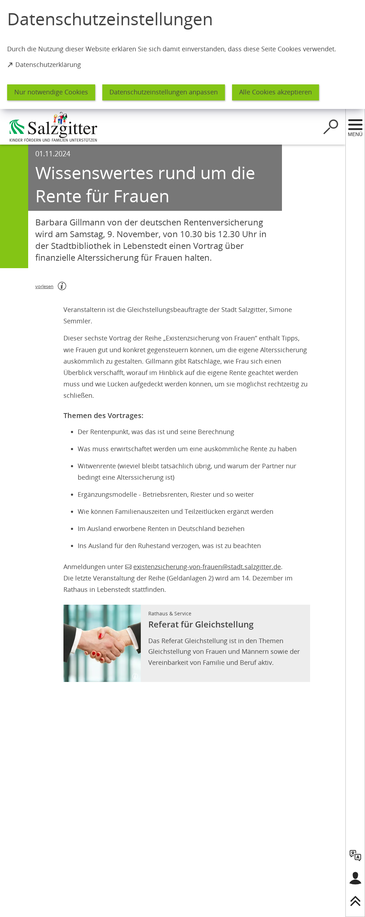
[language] (355, 855)
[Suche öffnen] (331, 127)
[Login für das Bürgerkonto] (355, 878)
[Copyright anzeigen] (132, 673)
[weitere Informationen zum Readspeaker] (62, 286)
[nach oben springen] (355, 901)
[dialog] (182, 54)
